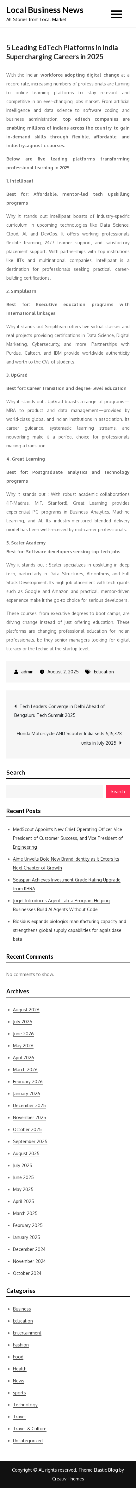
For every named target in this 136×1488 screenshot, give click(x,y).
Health (20, 1368)
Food (18, 1356)
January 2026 (26, 1093)
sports (19, 1392)
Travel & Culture (29, 1428)
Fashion (21, 1344)
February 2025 (28, 1225)
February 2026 (28, 1081)
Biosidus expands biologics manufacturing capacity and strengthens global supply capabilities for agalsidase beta (69, 930)
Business (22, 1308)
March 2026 (25, 1069)
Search (15, 772)
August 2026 (26, 1009)
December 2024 (29, 1249)
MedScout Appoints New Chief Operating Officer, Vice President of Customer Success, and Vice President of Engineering (68, 838)
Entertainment (27, 1332)
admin (27, 671)
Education (104, 671)
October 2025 (27, 1129)
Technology (25, 1404)
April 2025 (23, 1201)
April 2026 (23, 1057)
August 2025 (26, 1153)
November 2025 (29, 1117)
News (18, 1380)
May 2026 (23, 1045)
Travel (19, 1416)
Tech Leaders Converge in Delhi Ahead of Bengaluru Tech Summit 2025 (59, 711)
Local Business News (44, 10)
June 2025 (23, 1177)
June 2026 (23, 1033)
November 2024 (29, 1261)
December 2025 (29, 1105)
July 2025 (22, 1165)
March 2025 (25, 1213)
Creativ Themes (68, 1478)
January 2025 (26, 1237)
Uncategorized (28, 1440)
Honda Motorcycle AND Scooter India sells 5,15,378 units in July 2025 (69, 738)
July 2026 (22, 1021)
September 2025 (30, 1141)
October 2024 (27, 1273)
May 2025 (23, 1189)
